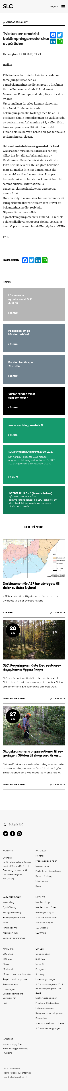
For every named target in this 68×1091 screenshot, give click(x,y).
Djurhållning (9, 908)
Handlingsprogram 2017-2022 (50, 991)
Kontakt (8, 851)
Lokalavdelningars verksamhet (13, 996)
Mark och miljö (10, 933)
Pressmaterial (10, 985)
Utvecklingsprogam (46, 979)
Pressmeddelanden (14, 699)
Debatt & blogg (44, 876)
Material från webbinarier (17, 974)
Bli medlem (42, 1018)
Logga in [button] (53, 6)
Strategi (40, 974)
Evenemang (42, 866)
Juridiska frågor (44, 923)
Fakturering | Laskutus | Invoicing (15, 1051)
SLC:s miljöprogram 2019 (49, 985)
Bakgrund (41, 969)
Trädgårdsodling (12, 913)
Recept (39, 886)
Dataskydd (9, 990)
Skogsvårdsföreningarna (49, 1013)
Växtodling (9, 902)
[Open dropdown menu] (63, 6)
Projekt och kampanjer (15, 979)
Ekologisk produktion (14, 918)
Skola (6, 964)
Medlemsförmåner (46, 908)
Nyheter (8, 613)
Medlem (40, 897)
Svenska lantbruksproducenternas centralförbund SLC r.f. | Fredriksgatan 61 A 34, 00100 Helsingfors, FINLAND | (17, 868)
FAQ (5, 1003)
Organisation (43, 954)
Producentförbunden (47, 1003)
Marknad (8, 969)
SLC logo (7, 959)
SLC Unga (41, 933)
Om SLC (40, 949)
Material (8, 949)
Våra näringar (12, 897)
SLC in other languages (48, 1029)
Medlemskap (43, 902)
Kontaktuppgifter (12, 1045)
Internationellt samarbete (50, 1023)
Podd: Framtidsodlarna (48, 871)
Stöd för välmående (46, 918)
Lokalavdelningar (45, 1008)
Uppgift (40, 964)
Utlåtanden (42, 881)
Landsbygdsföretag (14, 938)
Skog (5, 923)
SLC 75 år (41, 959)
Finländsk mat (10, 928)
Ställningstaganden (46, 998)
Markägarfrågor (45, 913)
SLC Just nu (42, 928)
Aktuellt (41, 851)
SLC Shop (8, 954)
